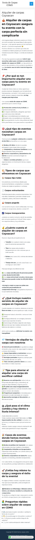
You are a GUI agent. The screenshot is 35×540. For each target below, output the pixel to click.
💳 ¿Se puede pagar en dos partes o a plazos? (17, 516)
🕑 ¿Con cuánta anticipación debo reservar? (16, 522)
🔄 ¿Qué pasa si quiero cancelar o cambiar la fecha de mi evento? (16, 513)
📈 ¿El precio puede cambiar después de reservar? (15, 519)
